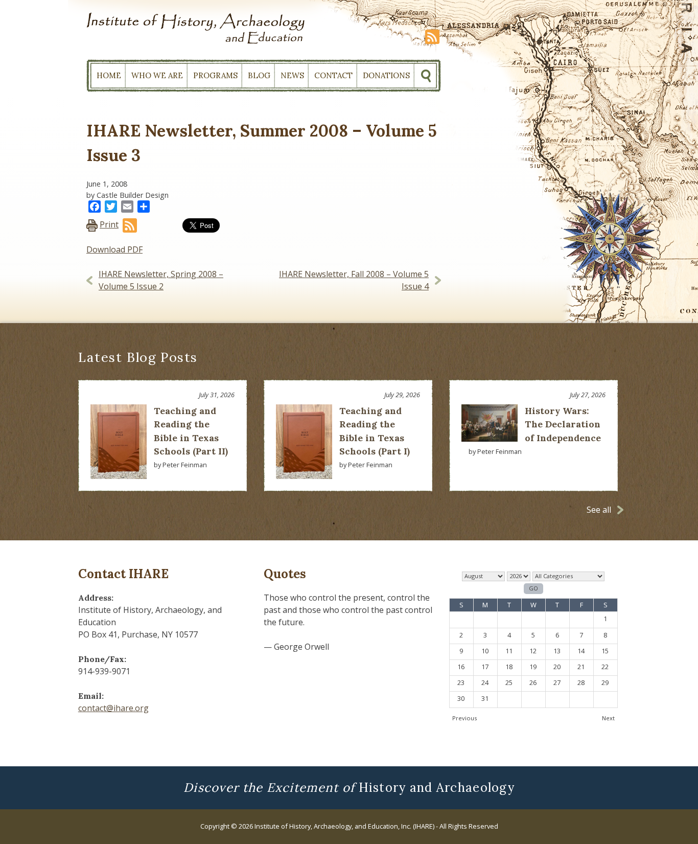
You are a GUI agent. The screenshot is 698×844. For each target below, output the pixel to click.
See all (599, 509)
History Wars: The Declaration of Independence (563, 424)
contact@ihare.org (113, 708)
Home (109, 75)
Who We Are (157, 75)
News (292, 75)
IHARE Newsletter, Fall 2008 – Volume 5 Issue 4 (354, 280)
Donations (386, 75)
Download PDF (114, 249)
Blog (259, 75)
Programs (215, 75)
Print (109, 224)
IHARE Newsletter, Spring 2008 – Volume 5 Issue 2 (161, 280)
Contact (333, 75)
